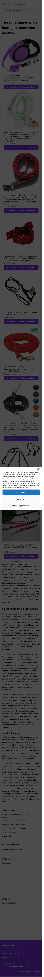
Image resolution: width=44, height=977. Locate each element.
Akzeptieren (21, 492)
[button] (38, 470)
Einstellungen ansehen (21, 505)
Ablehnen (21, 499)
